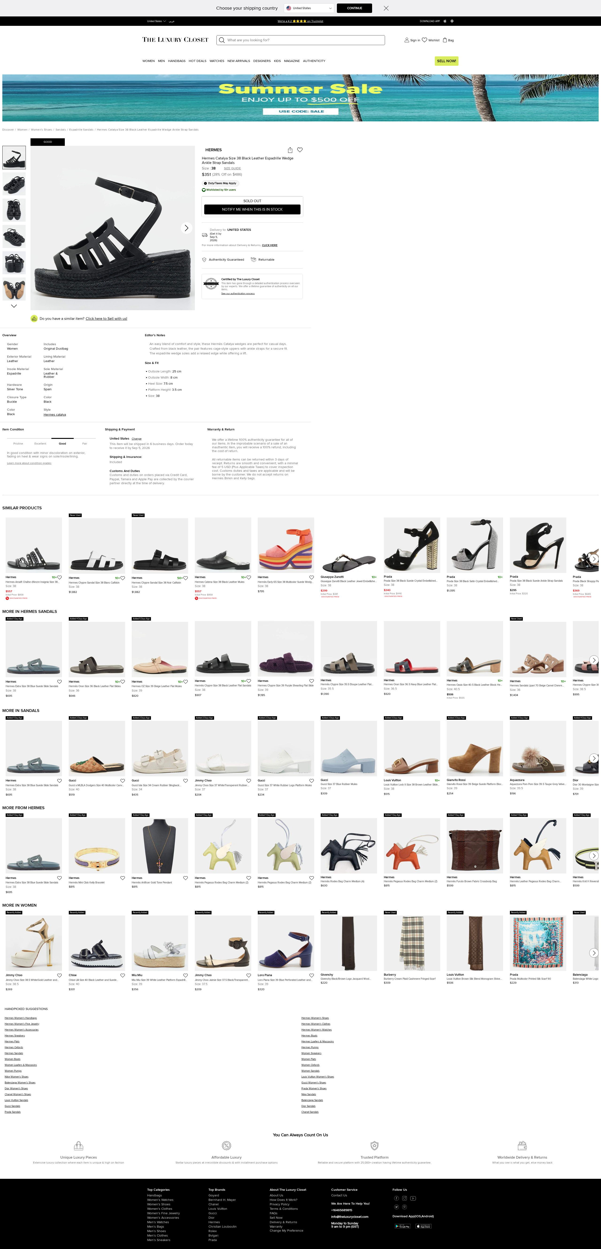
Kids (277, 61)
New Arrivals (238, 61)
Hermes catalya (55, 414)
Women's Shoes (41, 129)
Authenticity (314, 61)
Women (149, 61)
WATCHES (217, 61)
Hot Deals (197, 61)
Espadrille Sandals (81, 129)
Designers (262, 61)
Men (161, 61)
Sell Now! (446, 61)
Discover (8, 129)
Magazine (292, 61)
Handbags (176, 61)
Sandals (61, 129)
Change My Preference (286, 1231)
